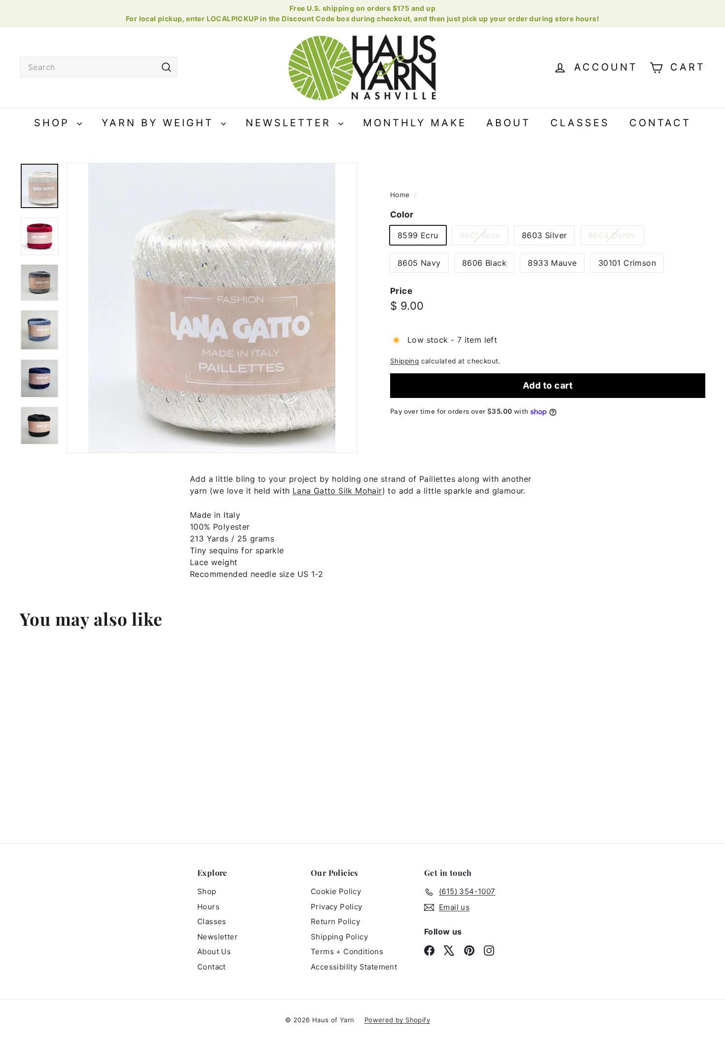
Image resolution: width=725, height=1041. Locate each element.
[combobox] (99, 67)
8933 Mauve (552, 263)
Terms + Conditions (347, 951)
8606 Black (484, 263)
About (508, 123)
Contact (660, 123)
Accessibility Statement (354, 966)
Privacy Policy (336, 906)
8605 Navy (419, 263)
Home (401, 195)
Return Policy (335, 921)
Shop (54, 123)
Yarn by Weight (160, 123)
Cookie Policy (336, 891)
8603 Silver (544, 236)
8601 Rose (484, 237)
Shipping (404, 361)
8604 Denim (616, 237)
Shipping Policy (339, 936)
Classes (580, 123)
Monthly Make (415, 123)
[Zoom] (212, 308)
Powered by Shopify (397, 1020)
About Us (214, 951)
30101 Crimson (627, 263)
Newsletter (291, 123)
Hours (208, 906)
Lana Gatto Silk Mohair (337, 491)
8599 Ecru (418, 236)
